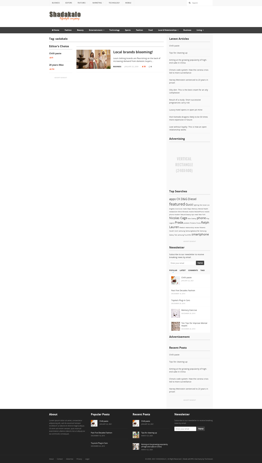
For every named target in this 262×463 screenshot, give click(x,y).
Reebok (182, 227)
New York (202, 215)
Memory (195, 209)
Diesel (192, 199)
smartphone (200, 234)
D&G (184, 199)
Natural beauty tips (187, 215)
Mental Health (203, 209)
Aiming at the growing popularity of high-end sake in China (154, 445)
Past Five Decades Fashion (101, 432)
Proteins (193, 223)
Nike (189, 218)
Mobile (128, 3)
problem (187, 223)
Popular (173, 270)
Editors (68, 3)
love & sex (178, 209)
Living (199, 30)
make (185, 209)
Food (150, 30)
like (201, 205)
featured (177, 204)
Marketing (97, 3)
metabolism (173, 212)
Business (56, 3)
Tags (202, 270)
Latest (183, 270)
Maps (189, 209)
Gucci (189, 204)
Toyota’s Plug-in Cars (99, 443)
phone (201, 218)
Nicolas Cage (178, 218)
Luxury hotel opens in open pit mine (185, 109)
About (51, 459)
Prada (179, 222)
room (176, 231)
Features (82, 3)
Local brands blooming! (133, 52)
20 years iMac (56, 64)
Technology (114, 3)
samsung (182, 231)
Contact (60, 459)
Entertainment (95, 30)
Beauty (80, 30)
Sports (128, 30)
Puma (198, 223)
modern (177, 215)
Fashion (68, 30)
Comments (193, 270)
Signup (200, 263)
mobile (191, 212)
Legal (87, 459)
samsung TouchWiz (184, 235)
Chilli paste (55, 53)
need (196, 215)
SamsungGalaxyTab (192, 231)
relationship (189, 227)
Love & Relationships (167, 30)
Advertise (69, 459)
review (196, 227)
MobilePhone (199, 212)
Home (56, 30)
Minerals (185, 212)
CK (178, 199)
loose (204, 205)
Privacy (79, 459)
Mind (180, 212)
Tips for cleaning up (178, 52)
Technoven (209, 459)
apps (172, 199)
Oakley (193, 218)
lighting (196, 205)
